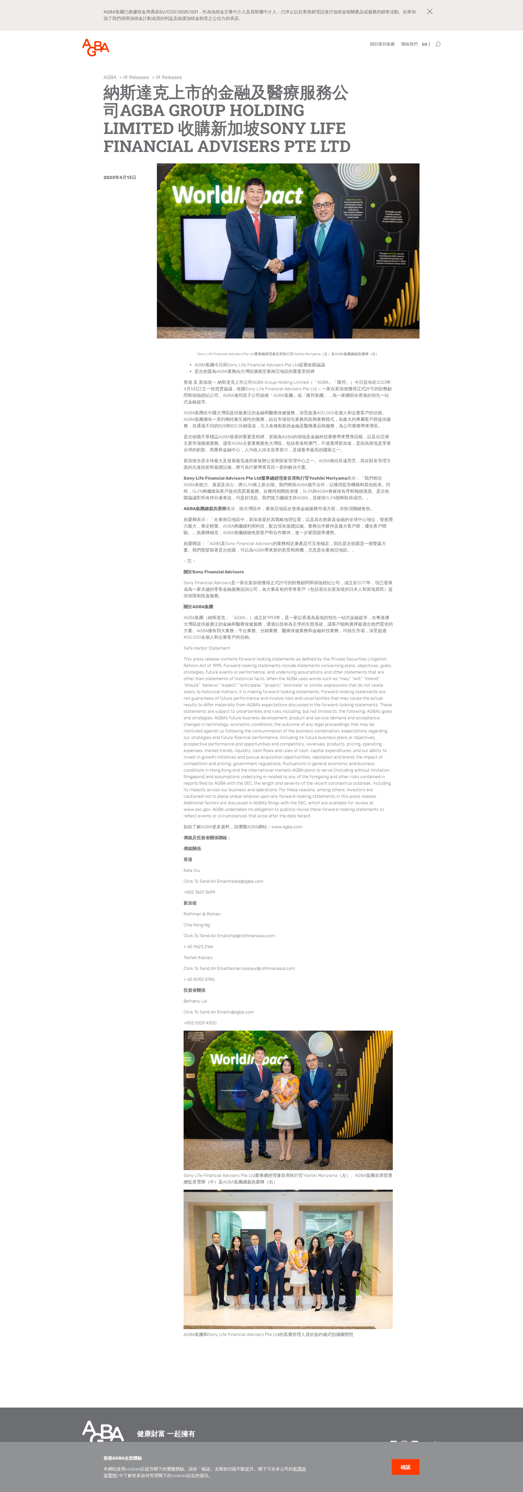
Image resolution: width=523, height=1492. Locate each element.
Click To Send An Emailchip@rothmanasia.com (229, 935)
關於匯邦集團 (382, 44)
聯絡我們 (409, 44)
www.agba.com (286, 826)
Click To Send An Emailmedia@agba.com (223, 881)
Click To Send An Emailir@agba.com (219, 1012)
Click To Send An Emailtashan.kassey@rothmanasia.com (239, 968)
